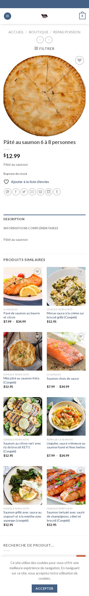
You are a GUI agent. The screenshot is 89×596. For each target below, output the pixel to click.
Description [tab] (13, 219)
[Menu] (7, 16)
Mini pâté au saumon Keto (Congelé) (21, 380)
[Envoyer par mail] (32, 192)
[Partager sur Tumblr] (57, 192)
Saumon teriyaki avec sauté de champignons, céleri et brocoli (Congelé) (65, 516)
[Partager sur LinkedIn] (48, 192)
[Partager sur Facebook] (16, 192)
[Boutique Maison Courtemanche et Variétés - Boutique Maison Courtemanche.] (44, 16)
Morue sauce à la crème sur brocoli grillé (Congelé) (65, 315)
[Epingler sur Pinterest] (40, 192)
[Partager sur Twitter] (24, 192)
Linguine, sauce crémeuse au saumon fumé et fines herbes (66, 445)
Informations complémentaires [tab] (30, 228)
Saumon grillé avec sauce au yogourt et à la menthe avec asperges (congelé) (22, 516)
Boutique (38, 32)
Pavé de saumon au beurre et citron (21, 315)
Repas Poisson (67, 32)
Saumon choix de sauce (63, 378)
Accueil (16, 32)
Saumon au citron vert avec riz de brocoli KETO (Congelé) (22, 447)
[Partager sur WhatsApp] (7, 192)
